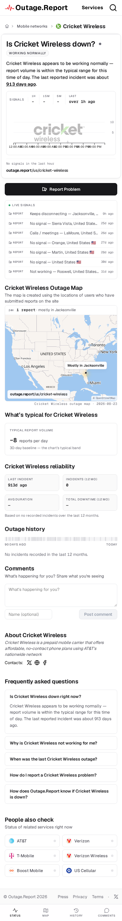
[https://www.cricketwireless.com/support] (37, 662)
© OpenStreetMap (104, 398)
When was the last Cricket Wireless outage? (53, 759)
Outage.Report (41, 7)
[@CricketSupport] (29, 662)
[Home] (7, 26)
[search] (113, 8)
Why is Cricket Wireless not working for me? (53, 743)
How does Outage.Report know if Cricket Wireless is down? (59, 794)
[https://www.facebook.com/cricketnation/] (44, 662)
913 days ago (21, 84)
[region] (61, 358)
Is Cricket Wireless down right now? (45, 696)
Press (63, 896)
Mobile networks (32, 26)
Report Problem (64, 189)
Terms (97, 896)
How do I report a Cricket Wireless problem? (53, 775)
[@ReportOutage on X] (116, 896)
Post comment (98, 614)
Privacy (80, 896)
